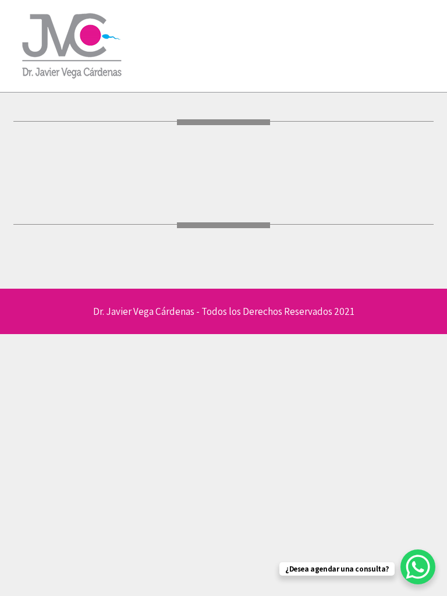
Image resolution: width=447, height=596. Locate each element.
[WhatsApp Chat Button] (417, 566)
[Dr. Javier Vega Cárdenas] (71, 82)
